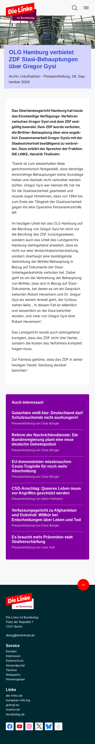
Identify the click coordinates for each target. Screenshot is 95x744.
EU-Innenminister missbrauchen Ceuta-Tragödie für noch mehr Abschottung (41, 466)
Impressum (13, 656)
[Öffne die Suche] (74, 8)
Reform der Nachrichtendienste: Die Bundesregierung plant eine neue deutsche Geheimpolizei (45, 439)
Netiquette (13, 674)
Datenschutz (15, 660)
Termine (11, 670)
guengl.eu (12, 705)
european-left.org (18, 700)
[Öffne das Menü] (86, 8)
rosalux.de (13, 709)
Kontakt (11, 651)
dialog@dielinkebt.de (20, 635)
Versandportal (15, 665)
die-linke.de (14, 695)
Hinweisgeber (15, 679)
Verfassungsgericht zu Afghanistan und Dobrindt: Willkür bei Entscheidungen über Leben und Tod (46, 515)
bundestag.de (15, 714)
